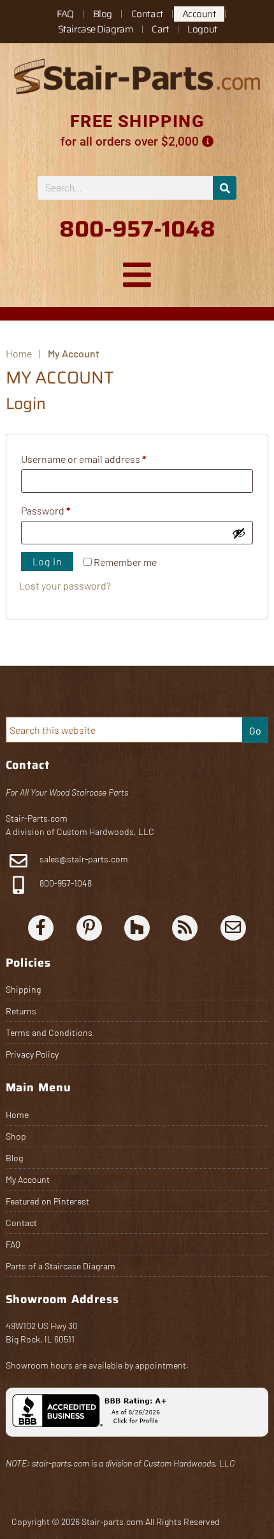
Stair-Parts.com (37, 818)
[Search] (224, 188)
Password (65, 508)
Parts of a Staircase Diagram (60, 1265)
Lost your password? (65, 585)
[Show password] (239, 533)
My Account (28, 1179)
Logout (202, 29)
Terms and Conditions (49, 1032)
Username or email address (103, 457)
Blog (102, 14)
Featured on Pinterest (47, 1201)
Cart (160, 29)
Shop (16, 1136)
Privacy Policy (32, 1054)
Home (17, 1114)
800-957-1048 (65, 883)
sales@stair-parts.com (84, 858)
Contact (147, 14)
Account (199, 14)
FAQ (65, 14)
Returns (21, 1010)
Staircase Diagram (95, 29)
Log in (47, 561)
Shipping (23, 989)
